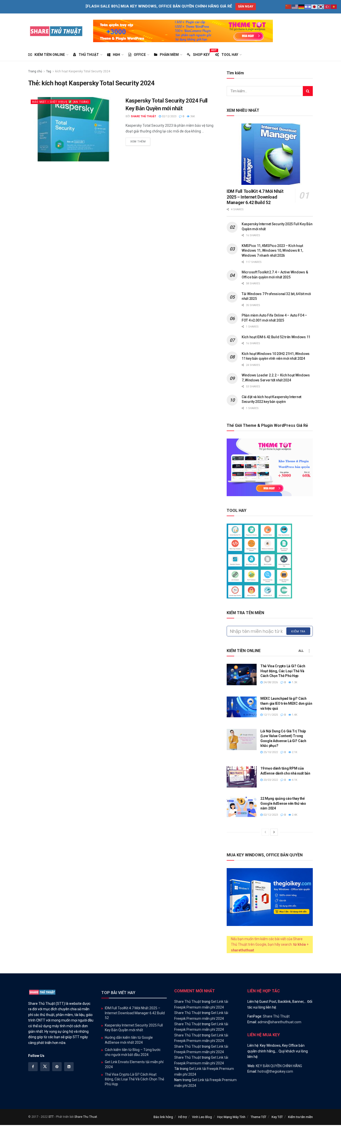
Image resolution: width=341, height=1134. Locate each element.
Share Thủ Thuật (143, 116)
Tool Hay (229, 55)
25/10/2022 (270, 752)
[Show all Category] (309, 650)
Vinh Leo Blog (202, 1117)
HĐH (116, 55)
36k (192, 116)
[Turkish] (327, 6)
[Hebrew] (308, 6)
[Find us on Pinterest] (57, 1066)
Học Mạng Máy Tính (231, 1117)
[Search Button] (308, 91)
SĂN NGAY (245, 6)
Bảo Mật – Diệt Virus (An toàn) (60, 102)
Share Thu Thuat (85, 1117)
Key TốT (277, 1117)
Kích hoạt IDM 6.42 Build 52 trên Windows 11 (276, 337)
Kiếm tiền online (49, 55)
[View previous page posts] (265, 832)
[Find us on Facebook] (33, 1066)
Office (140, 55)
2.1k (294, 752)
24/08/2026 (270, 682)
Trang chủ (35, 71)
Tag (48, 71)
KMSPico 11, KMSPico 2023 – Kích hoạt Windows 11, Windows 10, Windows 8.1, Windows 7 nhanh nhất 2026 (272, 250)
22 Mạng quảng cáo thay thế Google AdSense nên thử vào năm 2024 (283, 803)
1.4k (294, 714)
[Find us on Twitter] (45, 1066)
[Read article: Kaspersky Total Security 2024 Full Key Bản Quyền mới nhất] (73, 129)
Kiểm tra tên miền (300, 1117)
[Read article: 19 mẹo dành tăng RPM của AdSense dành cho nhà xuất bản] (242, 777)
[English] (295, 6)
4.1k (294, 780)
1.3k (294, 682)
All (301, 651)
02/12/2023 (168, 116)
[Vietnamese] (334, 6)
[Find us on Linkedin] (69, 1066)
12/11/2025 (270, 714)
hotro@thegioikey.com (275, 1071)
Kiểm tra (298, 631)
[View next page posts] (274, 832)
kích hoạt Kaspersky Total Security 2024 (82, 71)
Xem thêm (140, 141)
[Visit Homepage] (56, 30)
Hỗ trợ (182, 1117)
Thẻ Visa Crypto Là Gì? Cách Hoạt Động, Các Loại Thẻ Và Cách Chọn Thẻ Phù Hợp (282, 671)
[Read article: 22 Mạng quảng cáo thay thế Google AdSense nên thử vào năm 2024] (242, 807)
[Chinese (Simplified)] (288, 6)
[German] (301, 6)
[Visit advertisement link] (183, 31)
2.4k (294, 814)
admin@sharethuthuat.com (279, 1022)
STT (51, 1117)
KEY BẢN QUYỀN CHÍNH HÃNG (279, 1066)
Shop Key (201, 54)
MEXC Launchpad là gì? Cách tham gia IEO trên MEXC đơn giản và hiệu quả (286, 703)
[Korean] (321, 6)
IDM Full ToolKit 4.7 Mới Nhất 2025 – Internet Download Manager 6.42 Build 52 (255, 197)
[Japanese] (314, 6)
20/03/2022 (270, 780)
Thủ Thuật (89, 55)
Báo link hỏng (163, 1117)
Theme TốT (258, 1117)
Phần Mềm (169, 55)
